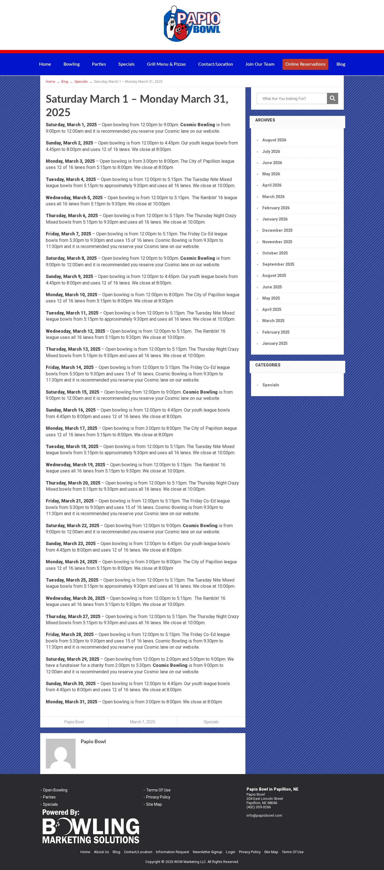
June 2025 (272, 287)
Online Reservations (305, 64)
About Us (101, 852)
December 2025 (277, 230)
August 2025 (274, 275)
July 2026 (271, 151)
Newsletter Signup (207, 852)
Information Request (172, 852)
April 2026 (271, 185)
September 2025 (278, 264)
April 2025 (271, 309)
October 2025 (275, 253)
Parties (99, 64)
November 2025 (277, 242)
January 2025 (275, 343)
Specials (126, 64)
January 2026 (275, 219)
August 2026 (274, 140)
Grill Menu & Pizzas (166, 64)
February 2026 (276, 208)
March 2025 (273, 320)
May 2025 (271, 298)
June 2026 (272, 162)
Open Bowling (55, 790)
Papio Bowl (74, 722)
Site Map (154, 804)
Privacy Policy (158, 797)
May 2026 (271, 174)
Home (45, 64)
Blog (340, 64)
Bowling (72, 64)
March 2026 (273, 196)
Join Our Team (259, 64)
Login (230, 852)
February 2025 (276, 332)
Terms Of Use (158, 790)
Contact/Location (215, 64)
